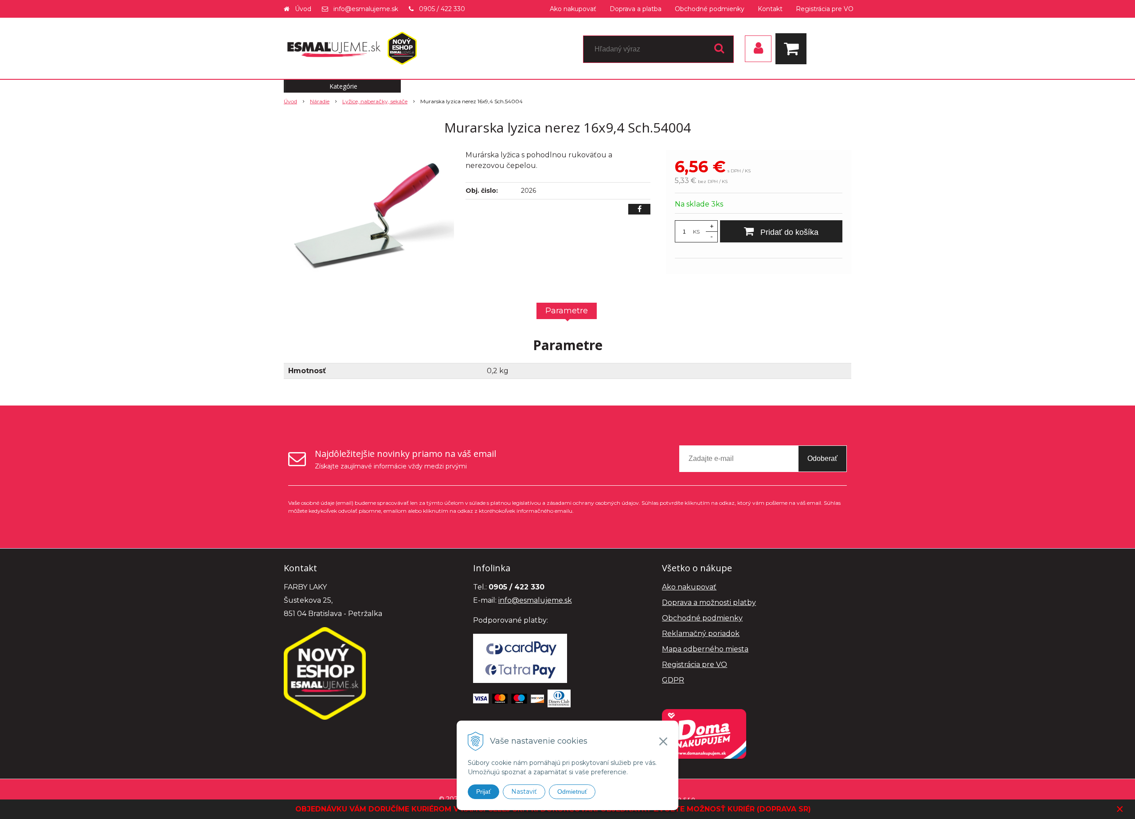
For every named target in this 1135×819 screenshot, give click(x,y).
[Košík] (793, 48)
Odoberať (822, 458)
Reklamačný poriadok (701, 633)
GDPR (673, 680)
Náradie (319, 101)
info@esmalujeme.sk (365, 9)
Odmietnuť (572, 791)
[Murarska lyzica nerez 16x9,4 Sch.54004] (369, 216)
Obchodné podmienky (709, 9)
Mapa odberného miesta (705, 649)
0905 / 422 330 (442, 9)
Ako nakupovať (573, 9)
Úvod (303, 9)
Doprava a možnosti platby (709, 602)
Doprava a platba (635, 9)
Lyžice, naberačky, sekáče (374, 101)
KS (696, 231)
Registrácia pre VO (824, 9)
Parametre (566, 311)
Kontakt (770, 9)
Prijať (483, 791)
